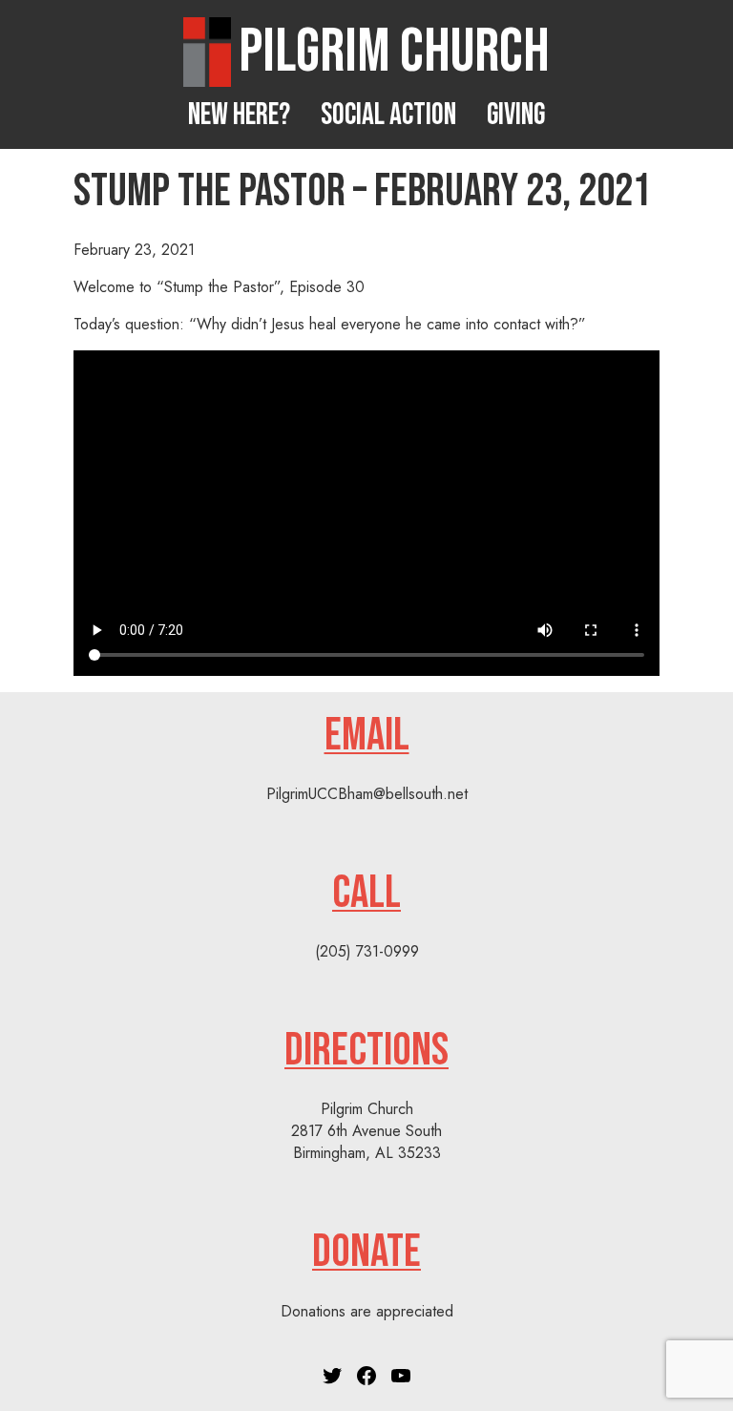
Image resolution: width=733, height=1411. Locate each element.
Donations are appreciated (367, 1311)
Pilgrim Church (394, 52)
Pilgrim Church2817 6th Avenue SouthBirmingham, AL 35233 (366, 1131)
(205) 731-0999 (367, 951)
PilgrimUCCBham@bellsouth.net (367, 794)
